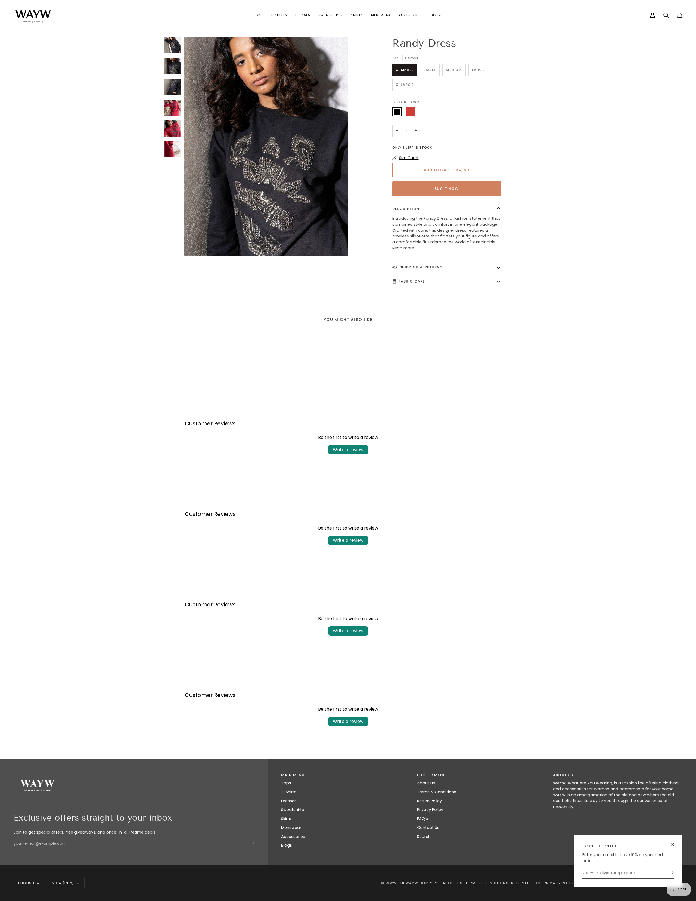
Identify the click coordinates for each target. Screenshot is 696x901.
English (26, 882)
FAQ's (422, 818)
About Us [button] (563, 775)
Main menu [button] (293, 775)
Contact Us (428, 827)
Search (424, 836)
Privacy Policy (430, 809)
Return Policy (429, 801)
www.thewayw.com (407, 882)
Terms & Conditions (436, 792)
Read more (403, 248)
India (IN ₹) (62, 882)
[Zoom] (266, 146)
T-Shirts (288, 792)
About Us (426, 783)
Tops (286, 783)
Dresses (289, 801)
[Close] (674, 844)
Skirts (286, 818)
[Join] (669, 872)
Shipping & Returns (421, 267)
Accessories (293, 836)
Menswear (291, 827)
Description (406, 208)
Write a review (348, 450)
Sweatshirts (292, 809)
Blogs (286, 845)
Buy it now (446, 188)
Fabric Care (412, 281)
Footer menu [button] (431, 775)
